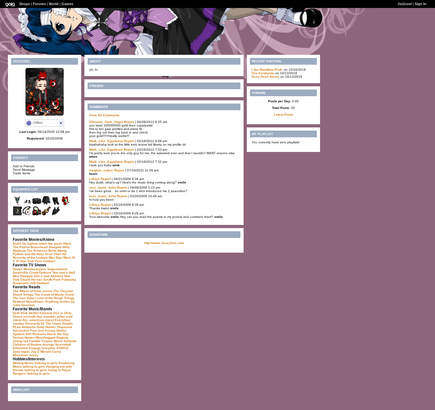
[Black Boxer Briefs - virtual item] (36, 204)
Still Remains (35, 334)
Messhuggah (45, 337)
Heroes (36, 279)
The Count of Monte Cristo (54, 294)
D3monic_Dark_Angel (106, 122)
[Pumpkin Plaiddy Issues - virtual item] (46, 214)
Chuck (25, 279)
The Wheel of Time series (32, 291)
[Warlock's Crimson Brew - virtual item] (36, 214)
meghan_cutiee (101, 170)
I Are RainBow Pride (267, 69)
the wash (55, 243)
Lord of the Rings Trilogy (56, 298)
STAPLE (62, 348)
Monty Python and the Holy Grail (40, 252)
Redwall (19, 301)
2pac (16, 351)
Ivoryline (48, 348)
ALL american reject (38, 320)
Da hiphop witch (34, 243)
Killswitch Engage (27, 348)
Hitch (67, 243)
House (18, 269)
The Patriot (21, 247)
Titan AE (60, 254)
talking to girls (34, 366)
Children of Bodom (27, 344)
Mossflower (35, 301)
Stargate (55, 247)
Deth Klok (20, 313)
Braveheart (39, 247)
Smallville (20, 272)
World (54, 4)
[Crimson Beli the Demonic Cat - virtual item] (65, 204)
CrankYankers (40, 272)
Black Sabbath (65, 341)
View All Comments (104, 115)
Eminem (45, 313)
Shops (24, 4)
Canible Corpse (41, 341)
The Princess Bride (42, 250)
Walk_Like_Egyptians (106, 141)
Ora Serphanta (263, 73)
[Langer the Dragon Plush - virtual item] (17, 204)
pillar (61, 316)
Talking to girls (46, 363)
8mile (17, 243)
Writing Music (23, 363)
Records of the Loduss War (34, 257)
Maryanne (20, 355)
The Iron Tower (24, 298)
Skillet (34, 313)
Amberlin (29, 327)
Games (67, 4)
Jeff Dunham (39, 283)
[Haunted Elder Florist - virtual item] (27, 214)
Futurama (68, 279)
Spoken (19, 334)
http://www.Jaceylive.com (164, 243)
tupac (25, 351)
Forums (39, 4)
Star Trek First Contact (37, 261)
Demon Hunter (24, 337)
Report (129, 122)
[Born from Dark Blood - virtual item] (56, 214)
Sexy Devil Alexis (265, 76)
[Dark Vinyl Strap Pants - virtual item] (56, 204)
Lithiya (94, 179)
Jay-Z (35, 351)
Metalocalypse (35, 269)
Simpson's (21, 283)
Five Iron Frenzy (42, 330)
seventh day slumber (39, 316)
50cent (30, 323)
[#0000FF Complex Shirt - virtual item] (46, 204)
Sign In (420, 4)
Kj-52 (41, 323)
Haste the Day (58, 334)
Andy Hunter (46, 327)
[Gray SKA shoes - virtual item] (27, 204)
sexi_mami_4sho (102, 187)
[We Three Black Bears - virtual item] (17, 214)
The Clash (53, 323)
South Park (52, 279)
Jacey (34, 355)
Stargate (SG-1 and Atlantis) (41, 276)
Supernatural (57, 269)
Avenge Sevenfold (56, 344)
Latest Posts (283, 114)
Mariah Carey (50, 351)
